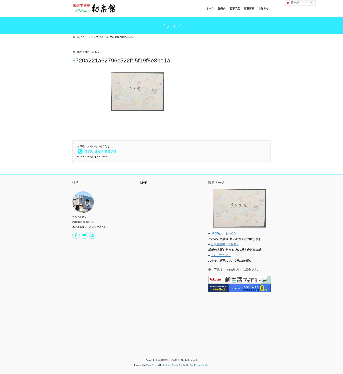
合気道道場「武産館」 (225, 244)
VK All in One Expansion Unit (195, 365)
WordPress (151, 365)
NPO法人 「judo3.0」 (224, 233)
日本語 (294, 2)
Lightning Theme (170, 365)
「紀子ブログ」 (221, 255)
